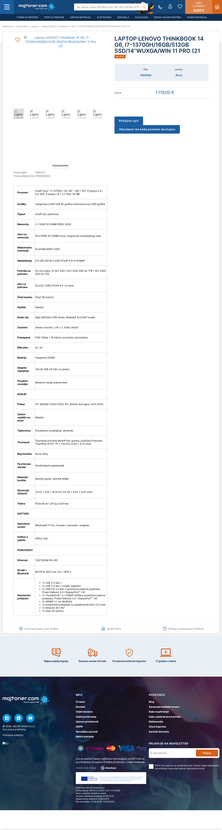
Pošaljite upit (129, 120)
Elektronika (104, 17)
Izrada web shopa (86, 767)
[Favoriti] (180, 7)
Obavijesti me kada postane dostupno (147, 129)
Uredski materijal (80, 17)
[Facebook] (7, 718)
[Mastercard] (110, 748)
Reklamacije (156, 721)
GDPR (79, 726)
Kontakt (80, 706)
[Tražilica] (144, 7)
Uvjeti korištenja (136, 762)
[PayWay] (95, 748)
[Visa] (125, 748)
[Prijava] (170, 7)
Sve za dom (141, 17)
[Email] (30, 718)
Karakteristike (60, 165)
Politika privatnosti (114, 762)
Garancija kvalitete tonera (164, 706)
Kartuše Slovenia (159, 731)
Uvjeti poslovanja (86, 716)
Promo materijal (197, 17)
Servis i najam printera (167, 17)
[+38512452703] (160, 7)
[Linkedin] (18, 718)
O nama (80, 701)
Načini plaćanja (85, 736)
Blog (151, 701)
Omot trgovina (157, 726)
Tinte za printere (54, 17)
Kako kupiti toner (159, 711)
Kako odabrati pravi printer (165, 716)
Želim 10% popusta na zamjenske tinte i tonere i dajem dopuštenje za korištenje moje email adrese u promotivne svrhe (187, 767)
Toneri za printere (27, 17)
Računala (123, 17)
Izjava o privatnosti (87, 721)
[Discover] (141, 748)
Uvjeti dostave (84, 711)
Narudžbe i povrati (87, 731)
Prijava (207, 752)
